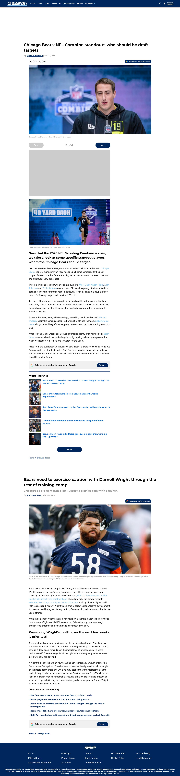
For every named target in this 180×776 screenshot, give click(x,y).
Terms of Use (91, 758)
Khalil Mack (84, 284)
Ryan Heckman (35, 55)
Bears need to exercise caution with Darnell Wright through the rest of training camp (67, 705)
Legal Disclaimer (143, 758)
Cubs (47, 4)
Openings (66, 753)
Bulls (40, 4)
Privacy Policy (68, 758)
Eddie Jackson (50, 288)
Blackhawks (68, 4)
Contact (89, 753)
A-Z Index (66, 762)
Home (31, 458)
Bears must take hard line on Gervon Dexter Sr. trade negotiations (64, 711)
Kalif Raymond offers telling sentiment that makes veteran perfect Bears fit (69, 715)
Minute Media (15, 769)
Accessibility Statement (39, 762)
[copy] (44, 61)
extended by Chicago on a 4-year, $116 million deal (53, 602)
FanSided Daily (142, 753)
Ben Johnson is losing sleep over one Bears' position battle (61, 695)
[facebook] (164, 3)
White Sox (56, 4)
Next (103, 145)
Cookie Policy (117, 758)
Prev (36, 145)
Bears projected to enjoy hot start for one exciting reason (60, 699)
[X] (160, 3)
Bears (32, 4)
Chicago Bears (43, 458)
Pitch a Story (34, 758)
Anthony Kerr (34, 495)
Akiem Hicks (97, 284)
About (80, 4)
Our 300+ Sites (118, 753)
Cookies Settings (93, 762)
